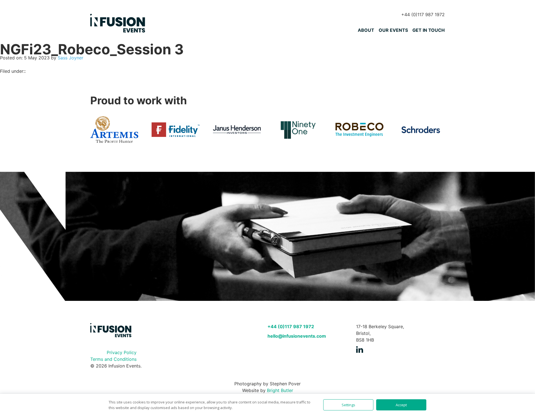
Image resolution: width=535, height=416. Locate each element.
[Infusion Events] (118, 23)
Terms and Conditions (113, 359)
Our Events (393, 30)
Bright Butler (280, 390)
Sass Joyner (70, 58)
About (366, 30)
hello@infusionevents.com (297, 336)
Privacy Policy (122, 352)
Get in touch (428, 30)
